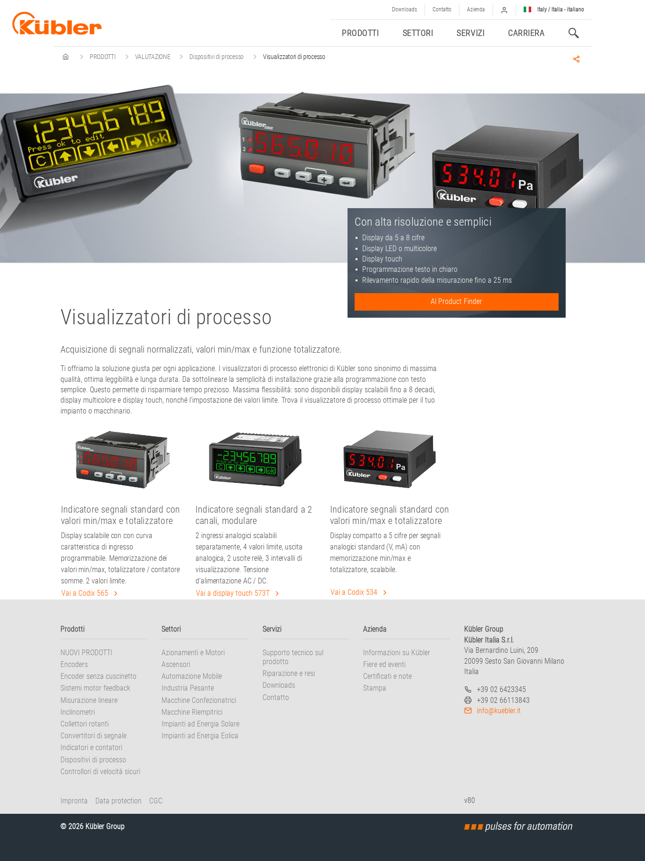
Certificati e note (387, 676)
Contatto (442, 9)
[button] (504, 10)
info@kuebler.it (499, 710)
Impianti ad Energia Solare (200, 723)
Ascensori (175, 664)
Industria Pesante (187, 688)
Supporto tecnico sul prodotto (293, 657)
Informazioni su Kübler (396, 652)
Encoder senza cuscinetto (98, 676)
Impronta (74, 800)
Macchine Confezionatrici (198, 700)
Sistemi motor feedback (95, 688)
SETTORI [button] (418, 33)
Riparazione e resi (289, 673)
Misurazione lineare (89, 700)
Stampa (374, 688)
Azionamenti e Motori (193, 652)
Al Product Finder (456, 301)
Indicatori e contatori (91, 747)
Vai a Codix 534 (355, 592)
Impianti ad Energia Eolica (199, 735)
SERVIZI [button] (470, 33)
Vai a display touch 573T (234, 593)
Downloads (404, 9)
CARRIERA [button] (526, 33)
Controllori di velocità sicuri (100, 771)
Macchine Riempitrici (191, 712)
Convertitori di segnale (93, 735)
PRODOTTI (103, 56)
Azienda (476, 9)
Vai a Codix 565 (85, 593)
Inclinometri (77, 712)
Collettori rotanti (84, 723)
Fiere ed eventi (384, 664)
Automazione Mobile (191, 676)
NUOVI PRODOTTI (86, 652)
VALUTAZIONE (152, 56)
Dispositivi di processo (216, 56)
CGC (155, 800)
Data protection (118, 800)
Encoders (74, 664)
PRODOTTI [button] (360, 33)
